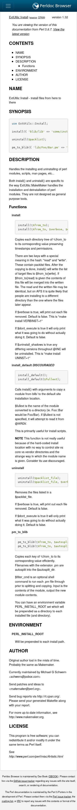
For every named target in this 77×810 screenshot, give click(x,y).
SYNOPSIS (23, 57)
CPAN (41, 17)
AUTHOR (22, 74)
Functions (28, 66)
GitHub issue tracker (24, 780)
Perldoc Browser (55, 5)
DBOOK (53, 776)
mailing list (7, 801)
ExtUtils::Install (18, 17)
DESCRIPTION (26, 61)
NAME (20, 52)
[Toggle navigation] (8, 6)
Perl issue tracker (62, 796)
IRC (19, 801)
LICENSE (22, 79)
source (33, 17)
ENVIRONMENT (26, 70)
